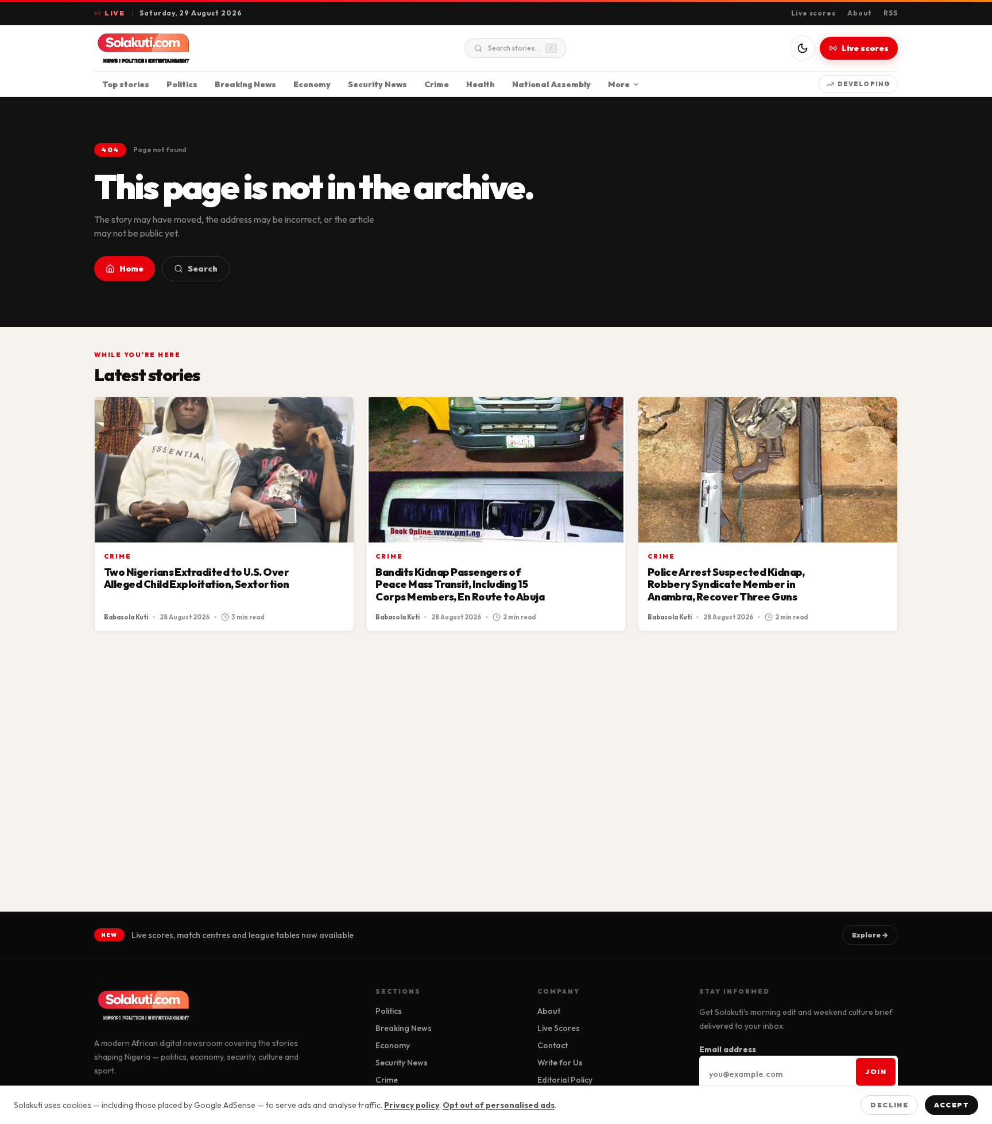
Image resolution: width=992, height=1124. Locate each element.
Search (203, 268)
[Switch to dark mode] (802, 48)
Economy (312, 84)
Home (131, 268)
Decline (889, 1104)
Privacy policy (411, 1105)
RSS (891, 13)
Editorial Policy (564, 1080)
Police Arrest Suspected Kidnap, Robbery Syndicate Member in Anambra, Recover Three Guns (726, 584)
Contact (552, 1045)
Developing (864, 84)
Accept (951, 1104)
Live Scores (558, 1028)
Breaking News (245, 84)
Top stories (125, 84)
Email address (727, 1049)
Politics (181, 84)
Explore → (870, 935)
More (619, 84)
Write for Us (560, 1062)
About (859, 13)
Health (480, 84)
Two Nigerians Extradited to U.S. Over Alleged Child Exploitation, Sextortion (196, 578)
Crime (436, 84)
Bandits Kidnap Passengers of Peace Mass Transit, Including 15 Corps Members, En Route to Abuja (459, 584)
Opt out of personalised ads (499, 1105)
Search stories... (520, 48)
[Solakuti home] (167, 48)
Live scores (813, 13)
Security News (377, 84)
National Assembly (551, 84)
